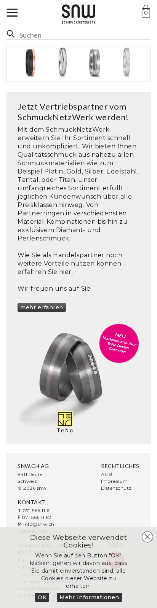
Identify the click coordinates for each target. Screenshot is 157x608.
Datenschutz (116, 488)
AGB (106, 474)
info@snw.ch (38, 524)
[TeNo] (78, 379)
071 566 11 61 (36, 510)
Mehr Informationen (89, 597)
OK (42, 597)
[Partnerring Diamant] (127, 62)
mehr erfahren (41, 307)
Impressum (114, 481)
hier (65, 271)
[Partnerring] (30, 62)
